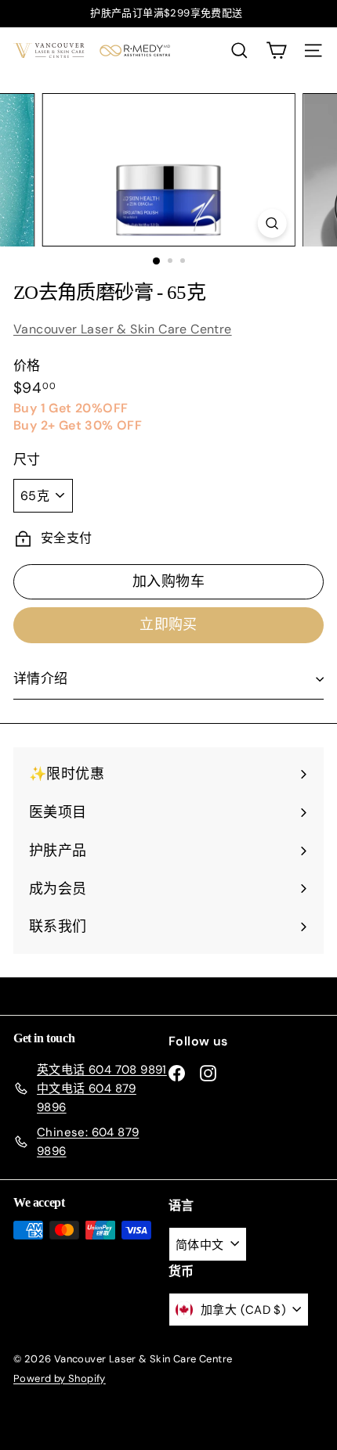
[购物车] (276, 50)
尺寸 (27, 459)
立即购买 (168, 624)
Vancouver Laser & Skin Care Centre (122, 329)
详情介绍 (40, 678)
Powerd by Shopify (59, 1378)
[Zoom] (271, 223)
